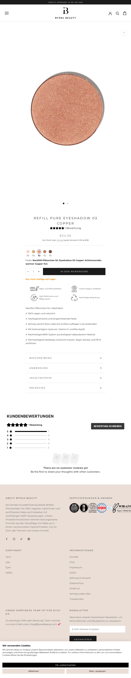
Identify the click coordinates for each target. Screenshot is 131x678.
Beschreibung (40, 358)
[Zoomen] (124, 32)
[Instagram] (14, 539)
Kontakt (73, 556)
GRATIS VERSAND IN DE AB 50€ (65, 2)
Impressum (75, 567)
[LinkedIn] (29, 539)
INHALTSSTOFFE (40, 378)
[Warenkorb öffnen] (124, 13)
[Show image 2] (67, 203)
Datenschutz (76, 583)
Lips (8, 562)
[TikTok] (21, 539)
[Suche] (117, 13)
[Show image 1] (63, 203)
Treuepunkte (76, 599)
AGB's (72, 572)
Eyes (8, 567)
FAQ (71, 562)
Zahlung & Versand (79, 578)
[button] (65, 228)
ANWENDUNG (38, 368)
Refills (9, 572)
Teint (8, 556)
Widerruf (74, 588)
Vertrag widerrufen (80, 593)
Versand (60, 240)
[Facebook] (7, 539)
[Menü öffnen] (7, 13)
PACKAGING (37, 387)
